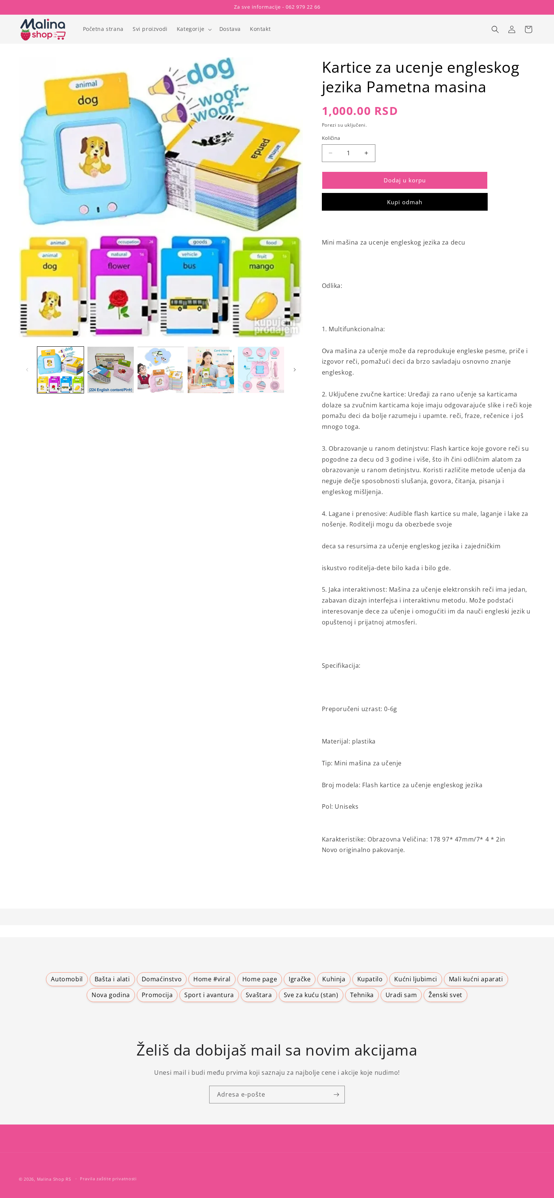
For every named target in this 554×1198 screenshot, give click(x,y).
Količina (331, 138)
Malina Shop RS (54, 1179)
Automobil (67, 979)
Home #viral (212, 979)
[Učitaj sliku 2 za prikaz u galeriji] (110, 370)
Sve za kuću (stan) (311, 995)
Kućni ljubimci (415, 979)
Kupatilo (370, 979)
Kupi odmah (404, 202)
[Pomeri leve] (27, 369)
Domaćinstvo (162, 979)
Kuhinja (333, 979)
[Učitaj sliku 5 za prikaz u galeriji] (261, 370)
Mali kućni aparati (476, 979)
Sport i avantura (209, 995)
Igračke (300, 979)
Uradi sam (401, 995)
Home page (259, 979)
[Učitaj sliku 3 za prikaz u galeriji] (161, 370)
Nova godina (111, 995)
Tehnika (362, 995)
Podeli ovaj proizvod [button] (358, 890)
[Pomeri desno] (294, 369)
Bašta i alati (112, 979)
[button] (193, 29)
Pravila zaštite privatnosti (108, 1178)
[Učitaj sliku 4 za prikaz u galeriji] (211, 370)
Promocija (157, 995)
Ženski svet (445, 995)
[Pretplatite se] (336, 1094)
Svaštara (259, 995)
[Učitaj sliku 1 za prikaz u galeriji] (60, 370)
